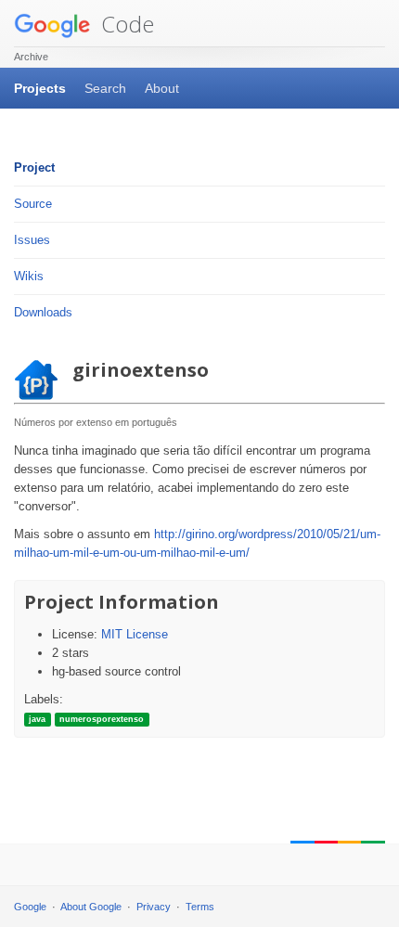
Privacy (153, 906)
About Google (91, 906)
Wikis (29, 276)
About (162, 88)
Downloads (43, 312)
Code (125, 23)
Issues (32, 240)
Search (105, 88)
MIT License (134, 634)
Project (34, 167)
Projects (40, 88)
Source (33, 204)
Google (30, 906)
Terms (200, 906)
